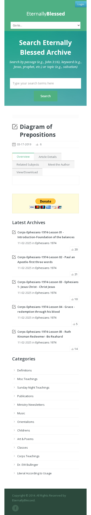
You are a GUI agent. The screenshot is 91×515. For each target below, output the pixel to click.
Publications (25, 396)
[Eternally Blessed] (45, 14)
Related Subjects (28, 164)
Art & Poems (25, 439)
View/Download (27, 172)
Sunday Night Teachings (33, 387)
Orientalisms (25, 422)
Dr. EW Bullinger (27, 465)
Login (81, 4)
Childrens (23, 430)
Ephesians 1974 (45, 243)
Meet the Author (59, 164)
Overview (23, 157)
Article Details (48, 157)
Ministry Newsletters (31, 405)
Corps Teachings (28, 456)
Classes (22, 447)
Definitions (24, 370)
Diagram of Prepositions (38, 131)
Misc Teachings (27, 379)
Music (21, 413)
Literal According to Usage (34, 473)
